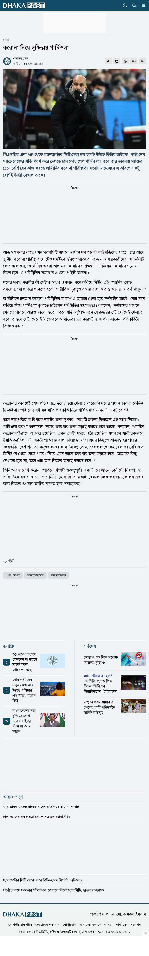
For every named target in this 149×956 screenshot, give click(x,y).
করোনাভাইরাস (58, 575)
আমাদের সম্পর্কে (90, 924)
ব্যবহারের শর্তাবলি (47, 924)
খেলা (6, 40)
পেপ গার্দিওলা (13, 575)
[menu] (142, 5)
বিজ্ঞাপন (135, 924)
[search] (134, 5)
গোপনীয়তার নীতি (20, 924)
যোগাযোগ (69, 924)
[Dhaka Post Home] (22, 914)
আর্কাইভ (121, 924)
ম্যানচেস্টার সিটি (35, 575)
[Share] (108, 61)
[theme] (125, 5)
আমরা (108, 924)
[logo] (24, 6)
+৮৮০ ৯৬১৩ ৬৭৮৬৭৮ (116, 932)
